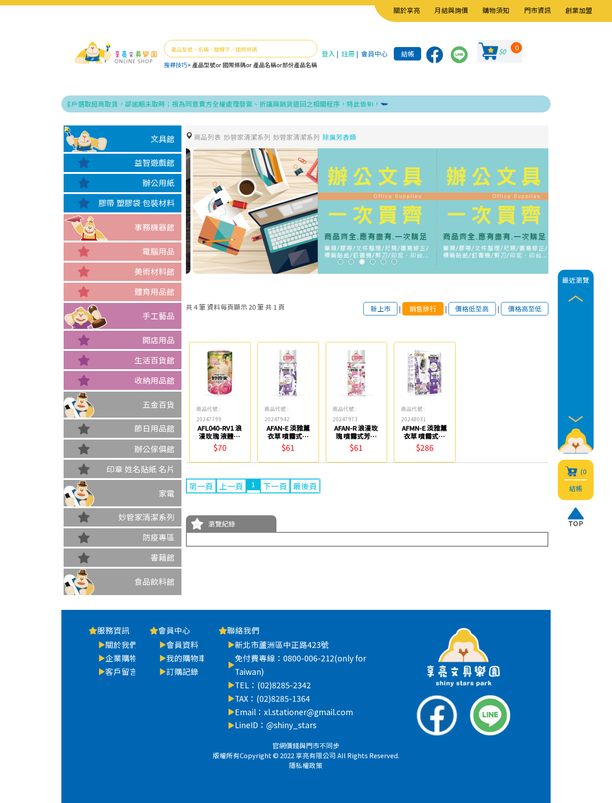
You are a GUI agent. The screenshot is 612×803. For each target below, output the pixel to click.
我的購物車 (186, 658)
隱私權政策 (306, 765)
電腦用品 (158, 251)
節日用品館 (154, 428)
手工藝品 (158, 315)
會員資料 (182, 644)
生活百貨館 (154, 360)
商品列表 (207, 137)
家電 (167, 493)
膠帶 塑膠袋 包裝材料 (137, 202)
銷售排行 (422, 308)
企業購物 (121, 658)
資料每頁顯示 (227, 306)
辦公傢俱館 (154, 448)
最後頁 (305, 486)
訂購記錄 (182, 671)
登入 (328, 53)
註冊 (348, 53)
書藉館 (163, 557)
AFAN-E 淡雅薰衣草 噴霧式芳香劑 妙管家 (288, 435)
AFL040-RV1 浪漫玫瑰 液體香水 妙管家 (220, 435)
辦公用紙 (158, 182)
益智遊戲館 (154, 162)
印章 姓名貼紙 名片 (141, 469)
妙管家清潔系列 (146, 516)
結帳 (407, 53)
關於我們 (121, 644)
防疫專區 (158, 537)
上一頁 (231, 486)
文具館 (163, 138)
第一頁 (201, 486)
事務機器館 (154, 227)
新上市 (381, 308)
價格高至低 (525, 308)
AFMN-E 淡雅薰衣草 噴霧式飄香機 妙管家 (424, 435)
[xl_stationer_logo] (116, 53)
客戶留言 (121, 671)
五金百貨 (158, 404)
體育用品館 (154, 291)
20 (252, 306)
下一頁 (275, 486)
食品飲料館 (154, 581)
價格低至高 (472, 308)
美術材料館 (154, 271)
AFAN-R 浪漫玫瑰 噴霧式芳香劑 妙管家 (356, 435)
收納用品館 (154, 380)
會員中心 (374, 53)
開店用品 (158, 339)
